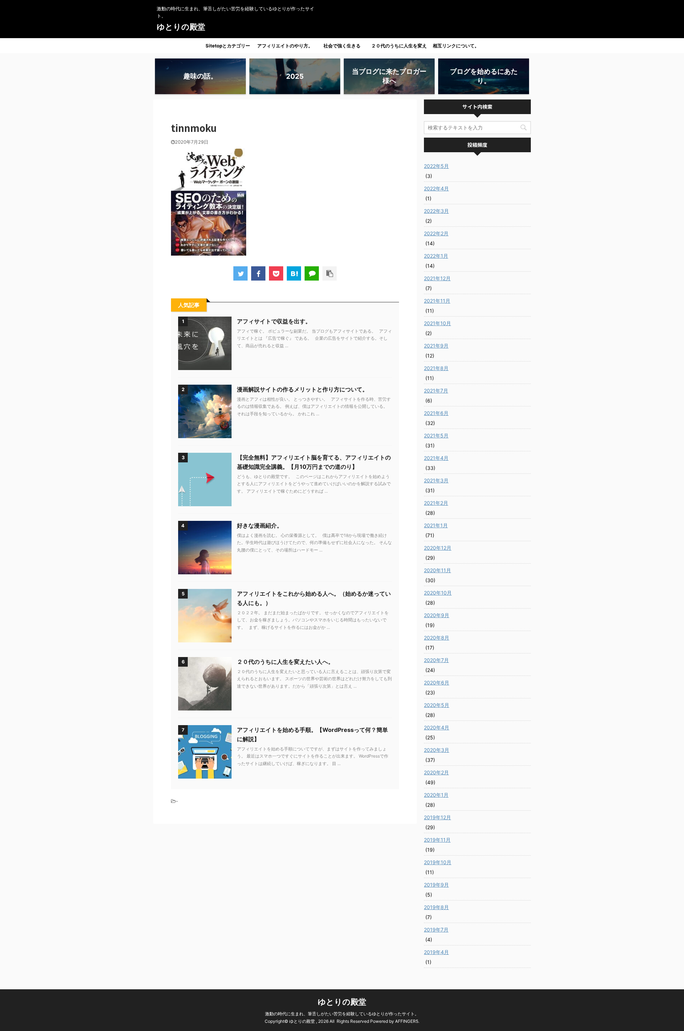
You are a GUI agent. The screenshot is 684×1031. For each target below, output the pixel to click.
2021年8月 (436, 368)
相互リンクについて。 (456, 45)
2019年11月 (437, 840)
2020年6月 (436, 682)
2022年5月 (436, 166)
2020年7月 (436, 660)
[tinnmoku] (294, 273)
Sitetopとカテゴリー (228, 45)
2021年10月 (437, 323)
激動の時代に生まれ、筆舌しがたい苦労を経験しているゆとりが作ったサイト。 (342, 1013)
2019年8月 (436, 907)
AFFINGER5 (406, 1021)
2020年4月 (436, 727)
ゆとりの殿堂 (181, 26)
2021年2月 (436, 503)
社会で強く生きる (342, 45)
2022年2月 (436, 233)
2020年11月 (437, 570)
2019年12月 (437, 817)
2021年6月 (436, 413)
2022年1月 (436, 256)
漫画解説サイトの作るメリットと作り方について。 (302, 389)
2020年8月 (436, 638)
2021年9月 (436, 346)
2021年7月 (436, 391)
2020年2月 (436, 772)
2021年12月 (437, 278)
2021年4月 (436, 458)
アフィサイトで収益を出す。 (274, 321)
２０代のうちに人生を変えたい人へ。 (399, 48)
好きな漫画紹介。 (260, 525)
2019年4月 (436, 952)
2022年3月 (436, 211)
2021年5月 (436, 435)
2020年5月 (436, 705)
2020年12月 (437, 548)
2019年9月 (436, 885)
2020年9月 (436, 615)
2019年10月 (437, 862)
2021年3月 (436, 480)
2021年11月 (437, 301)
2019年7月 (436, 930)
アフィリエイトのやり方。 (285, 45)
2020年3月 (436, 750)
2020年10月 (438, 593)
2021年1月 (436, 525)
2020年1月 (436, 795)
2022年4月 (436, 188)
